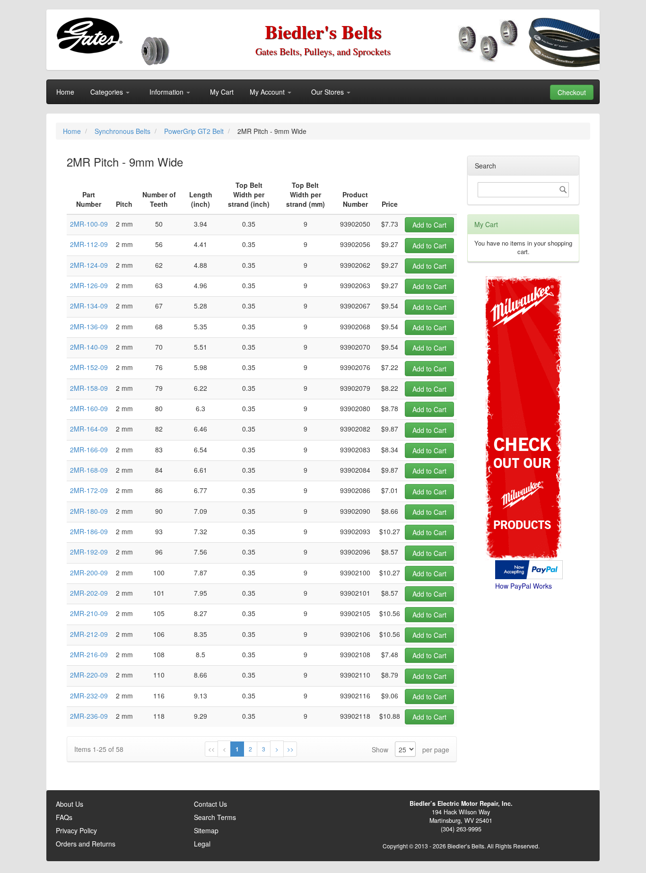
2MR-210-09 (89, 613)
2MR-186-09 (89, 531)
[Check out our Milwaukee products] (523, 382)
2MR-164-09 (89, 428)
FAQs (64, 817)
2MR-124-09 (89, 265)
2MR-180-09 (89, 511)
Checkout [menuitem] (572, 92)
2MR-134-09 (89, 305)
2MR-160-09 (89, 408)
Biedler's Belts (323, 31)
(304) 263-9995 (461, 829)
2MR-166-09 (89, 449)
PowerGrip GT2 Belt (195, 131)
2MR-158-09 (89, 388)
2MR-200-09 (89, 572)
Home (73, 131)
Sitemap (206, 830)
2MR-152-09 (89, 367)
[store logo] (89, 35)
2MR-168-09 (89, 470)
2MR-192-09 (89, 551)
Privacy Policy (76, 830)
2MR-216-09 (89, 654)
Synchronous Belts (123, 131)
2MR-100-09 (89, 224)
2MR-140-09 (89, 347)
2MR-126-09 (89, 285)
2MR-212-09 (89, 634)
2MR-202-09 (89, 593)
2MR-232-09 (89, 695)
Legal (202, 843)
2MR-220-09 (89, 674)
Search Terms (215, 817)
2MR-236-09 (89, 716)
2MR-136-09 (89, 326)
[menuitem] (65, 92)
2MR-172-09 (89, 490)
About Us (69, 804)
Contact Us (210, 804)
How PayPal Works (523, 586)
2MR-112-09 (89, 244)
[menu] (323, 92)
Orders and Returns (85, 843)
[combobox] (523, 189)
